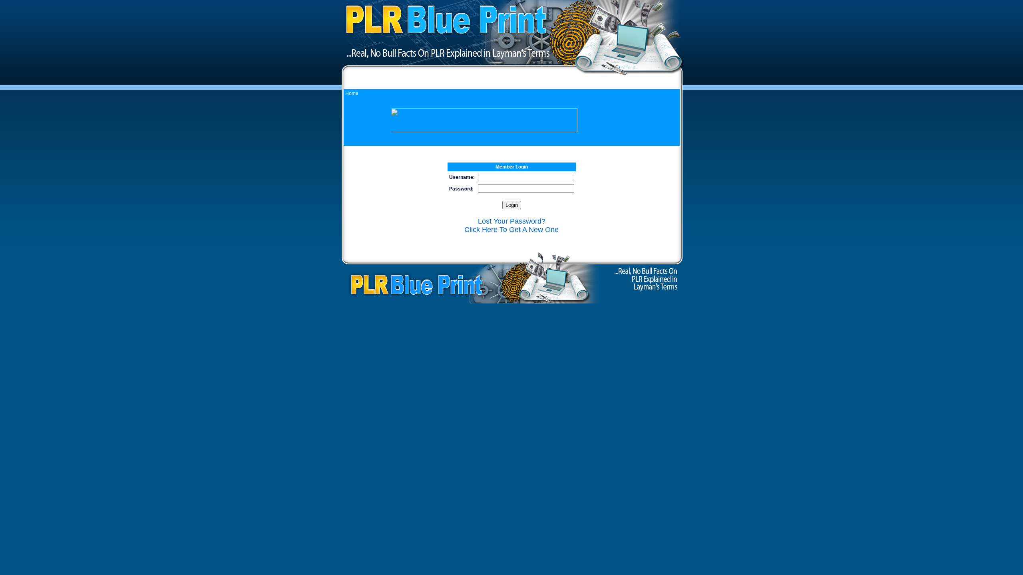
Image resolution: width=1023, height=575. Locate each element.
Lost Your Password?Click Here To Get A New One (511, 225)
